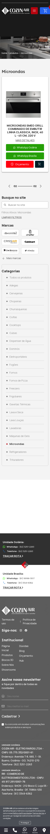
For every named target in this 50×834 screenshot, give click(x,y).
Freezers (14, 388)
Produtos (7, 655)
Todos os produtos (20, 277)
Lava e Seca (16, 412)
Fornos (13, 372)
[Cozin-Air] (15, 10)
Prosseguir (25, 822)
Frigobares (15, 396)
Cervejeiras (16, 293)
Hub (21, 660)
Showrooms (9, 669)
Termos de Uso (38, 813)
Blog (21, 651)
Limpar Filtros (12, 217)
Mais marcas (11, 258)
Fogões (13, 364)
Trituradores (16, 459)
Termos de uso (8, 621)
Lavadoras (15, 428)
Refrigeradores (18, 452)
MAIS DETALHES (25, 140)
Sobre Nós (8, 664)
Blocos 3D (7, 660)
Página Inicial (6, 648)
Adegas (13, 285)
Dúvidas (23, 646)
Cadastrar (9, 716)
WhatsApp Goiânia (27, 147)
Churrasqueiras (18, 309)
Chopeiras (15, 301)
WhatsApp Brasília (27, 155)
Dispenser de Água (20, 341)
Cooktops (15, 325)
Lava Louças (16, 420)
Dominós (14, 348)
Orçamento (20, 164)
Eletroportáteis (18, 356)
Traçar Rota (12, 556)
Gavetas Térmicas (19, 404)
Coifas (13, 317)
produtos (13, 53)
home (4, 53)
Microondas (16, 444)
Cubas (13, 333)
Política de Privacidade (22, 813)
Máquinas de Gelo (19, 436)
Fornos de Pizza (18, 380)
